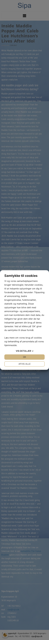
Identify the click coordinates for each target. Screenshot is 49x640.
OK (24, 357)
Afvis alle (25, 363)
